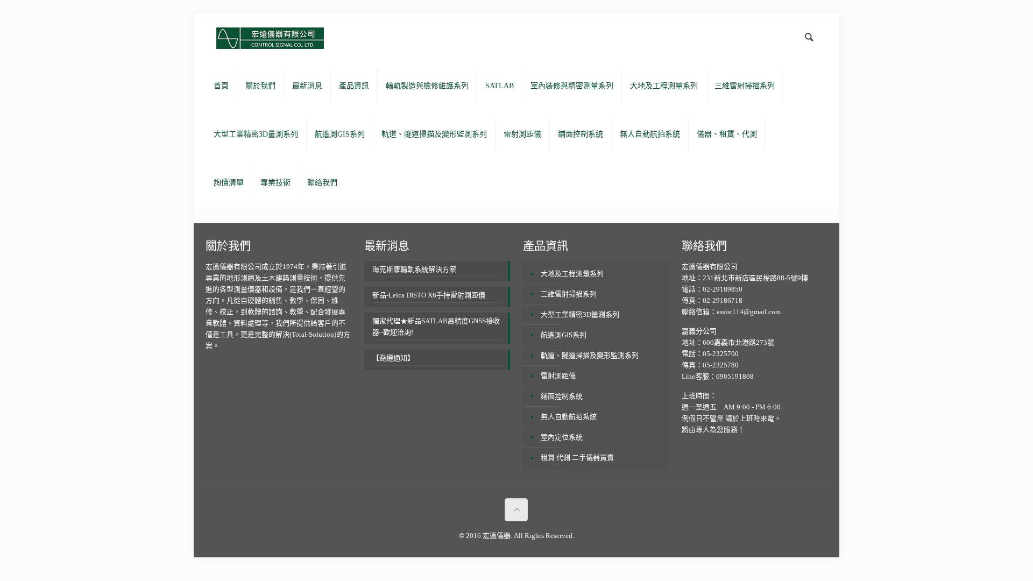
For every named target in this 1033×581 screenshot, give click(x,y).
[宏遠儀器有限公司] (270, 37)
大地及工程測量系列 (572, 274)
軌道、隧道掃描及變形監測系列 (590, 355)
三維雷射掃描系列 (569, 294)
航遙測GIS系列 (563, 335)
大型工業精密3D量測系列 (580, 314)
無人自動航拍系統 (569, 417)
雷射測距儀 (558, 376)
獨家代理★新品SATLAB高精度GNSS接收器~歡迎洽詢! (436, 326)
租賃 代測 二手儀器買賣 (577, 458)
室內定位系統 (562, 437)
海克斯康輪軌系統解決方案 (414, 269)
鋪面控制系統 (562, 396)
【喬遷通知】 (393, 358)
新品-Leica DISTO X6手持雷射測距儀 (428, 295)
